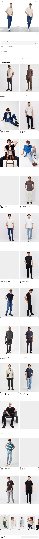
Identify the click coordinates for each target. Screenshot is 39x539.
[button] (37, 515)
